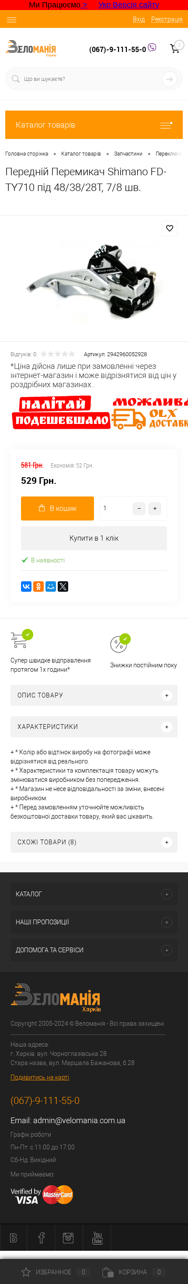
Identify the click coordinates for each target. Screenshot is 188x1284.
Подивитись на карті (39, 1077)
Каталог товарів (45, 124)
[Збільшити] (94, 279)
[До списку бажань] (170, 228)
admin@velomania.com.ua (79, 1120)
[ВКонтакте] (26, 586)
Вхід (139, 19)
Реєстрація (167, 19)
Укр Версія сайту (128, 4)
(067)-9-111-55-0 (118, 49)
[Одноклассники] (38, 586)
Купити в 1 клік (94, 538)
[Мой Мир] (50, 586)
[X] (63, 586)
